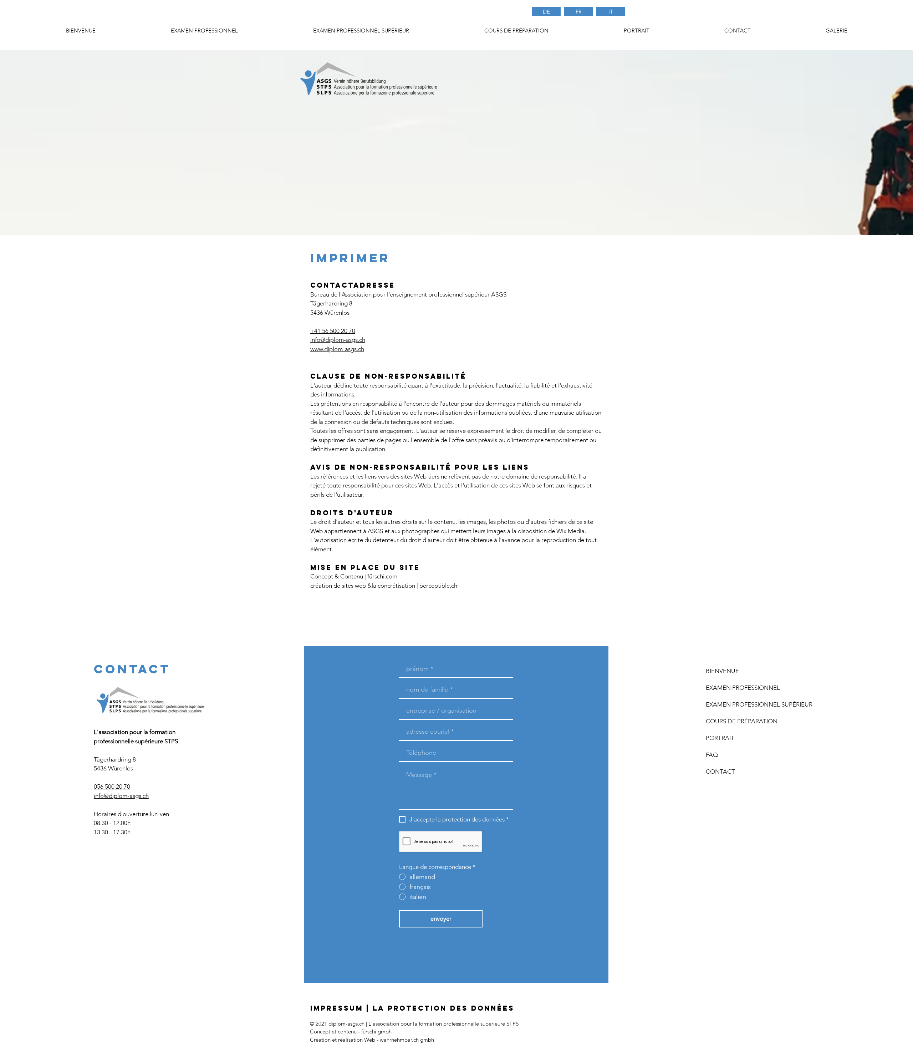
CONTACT (720, 771)
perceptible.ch (438, 585)
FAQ (712, 754)
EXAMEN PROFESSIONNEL (743, 687)
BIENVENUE (722, 670)
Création (320, 1039)
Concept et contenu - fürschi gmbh (351, 1031)
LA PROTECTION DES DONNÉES (443, 1008)
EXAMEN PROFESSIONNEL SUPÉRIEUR (747, 704)
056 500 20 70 (112, 786)
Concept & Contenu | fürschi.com (353, 576)
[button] (516, 30)
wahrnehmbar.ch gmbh (407, 1039)
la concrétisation (393, 585)
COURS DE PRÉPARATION (741, 721)
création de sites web (338, 585)
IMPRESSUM (336, 1008)
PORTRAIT (720, 738)
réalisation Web (356, 1039)
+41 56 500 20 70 (332, 330)
